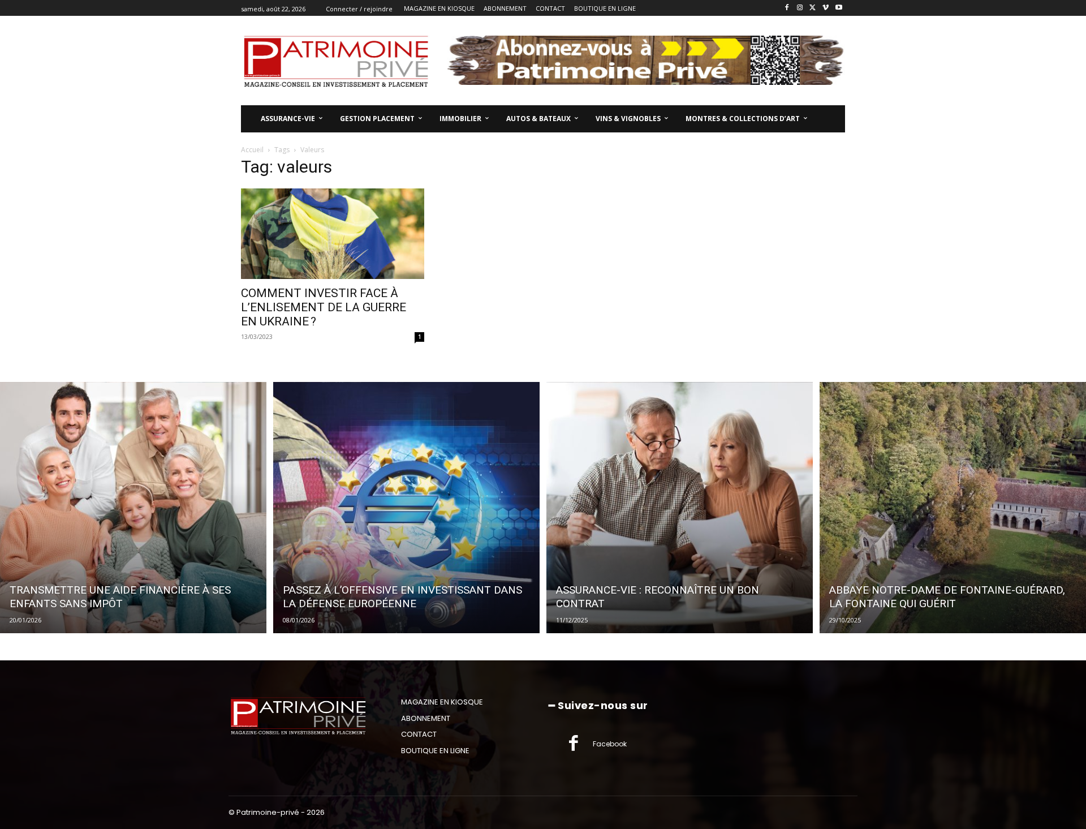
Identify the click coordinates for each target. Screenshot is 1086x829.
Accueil (252, 149)
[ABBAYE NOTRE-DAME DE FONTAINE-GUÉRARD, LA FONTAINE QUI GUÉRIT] (953, 507)
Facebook (610, 744)
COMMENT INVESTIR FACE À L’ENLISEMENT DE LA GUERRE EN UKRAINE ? (323, 307)
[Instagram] (800, 8)
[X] (813, 8)
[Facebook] (787, 8)
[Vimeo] (825, 8)
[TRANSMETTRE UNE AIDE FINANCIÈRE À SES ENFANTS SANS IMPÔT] (133, 507)
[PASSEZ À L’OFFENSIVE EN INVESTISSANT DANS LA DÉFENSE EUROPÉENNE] (406, 507)
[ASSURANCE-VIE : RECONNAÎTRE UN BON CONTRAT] (679, 507)
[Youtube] (838, 8)
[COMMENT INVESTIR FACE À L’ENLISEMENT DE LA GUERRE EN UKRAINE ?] (332, 233)
